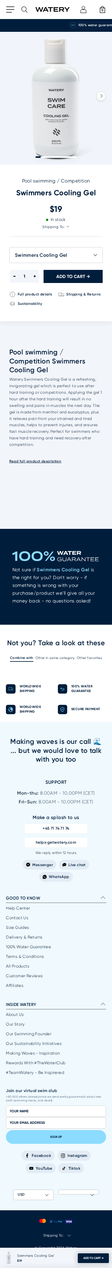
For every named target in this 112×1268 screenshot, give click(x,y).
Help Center (18, 908)
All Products (17, 966)
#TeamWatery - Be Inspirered (35, 1072)
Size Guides (17, 927)
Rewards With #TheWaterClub (35, 1063)
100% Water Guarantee (28, 946)
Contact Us (17, 917)
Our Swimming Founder (28, 1033)
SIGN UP (56, 1137)
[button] (101, 96)
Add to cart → (93, 1258)
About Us (15, 1014)
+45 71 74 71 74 (56, 828)
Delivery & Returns (24, 937)
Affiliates (14, 985)
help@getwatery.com (56, 842)
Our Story (15, 1024)
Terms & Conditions (25, 956)
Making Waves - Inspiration (33, 1053)
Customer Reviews (24, 975)
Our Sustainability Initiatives (34, 1043)
